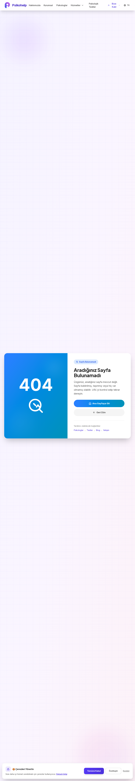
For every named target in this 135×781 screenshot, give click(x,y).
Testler (90, 430)
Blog (98, 430)
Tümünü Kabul (94, 771)
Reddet (126, 771)
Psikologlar (78, 430)
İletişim (106, 430)
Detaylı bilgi (61, 774)
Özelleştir (113, 771)
